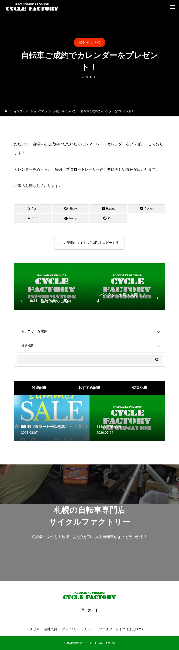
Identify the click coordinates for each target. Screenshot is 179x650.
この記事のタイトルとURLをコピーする (89, 242)
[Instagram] (82, 610)
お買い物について (89, 42)
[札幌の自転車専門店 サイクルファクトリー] (32, 7)
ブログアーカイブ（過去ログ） (122, 629)
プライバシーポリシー (78, 629)
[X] (89, 610)
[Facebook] (96, 610)
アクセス (32, 629)
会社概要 (50, 629)
